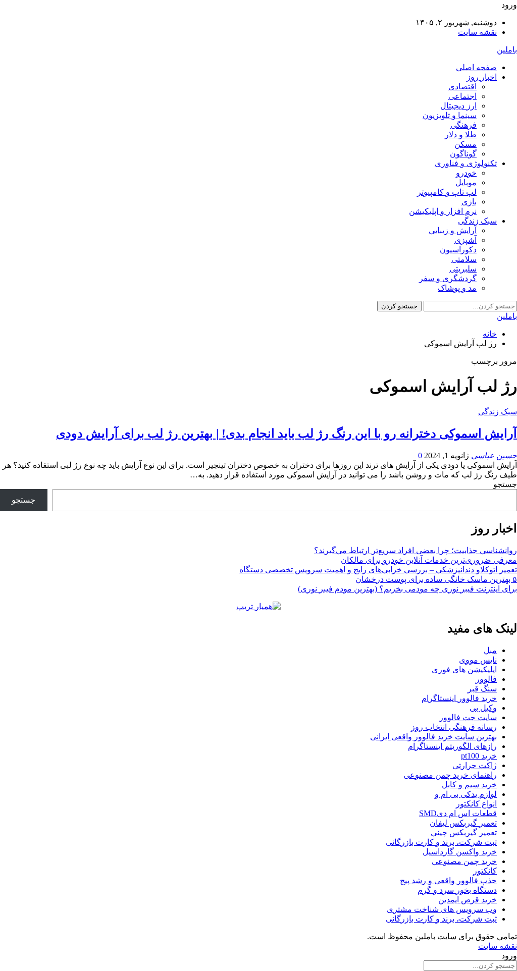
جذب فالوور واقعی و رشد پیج (448, 880)
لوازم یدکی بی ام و (466, 794)
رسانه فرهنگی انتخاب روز (454, 727)
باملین (507, 49)
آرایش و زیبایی (453, 230)
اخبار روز (482, 77)
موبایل (466, 182)
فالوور (486, 679)
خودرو (466, 173)
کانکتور (485, 871)
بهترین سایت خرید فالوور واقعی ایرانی (433, 736)
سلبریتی (463, 268)
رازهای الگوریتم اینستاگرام (452, 746)
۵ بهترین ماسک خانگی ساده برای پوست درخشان (436, 579)
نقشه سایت (477, 32)
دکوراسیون (458, 249)
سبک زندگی (477, 221)
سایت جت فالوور (468, 717)
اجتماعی (462, 96)
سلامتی (464, 259)
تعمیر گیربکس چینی (464, 832)
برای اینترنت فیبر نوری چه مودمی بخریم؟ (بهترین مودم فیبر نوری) (407, 588)
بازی (469, 201)
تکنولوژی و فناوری (466, 163)
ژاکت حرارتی (474, 765)
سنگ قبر (482, 688)
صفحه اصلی (476, 67)
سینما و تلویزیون (450, 115)
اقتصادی (462, 86)
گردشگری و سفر (448, 278)
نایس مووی (478, 660)
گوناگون (463, 153)
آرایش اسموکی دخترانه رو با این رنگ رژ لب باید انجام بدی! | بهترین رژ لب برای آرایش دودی (286, 433)
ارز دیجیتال (458, 105)
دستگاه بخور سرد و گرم (457, 890)
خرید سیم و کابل (469, 784)
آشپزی (465, 240)
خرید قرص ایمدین (467, 899)
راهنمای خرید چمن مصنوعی (450, 775)
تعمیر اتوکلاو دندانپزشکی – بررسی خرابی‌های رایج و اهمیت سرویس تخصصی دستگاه (378, 569)
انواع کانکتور (476, 803)
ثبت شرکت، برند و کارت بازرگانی (441, 842)
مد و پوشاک (457, 288)
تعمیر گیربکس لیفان (463, 823)
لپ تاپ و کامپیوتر (447, 192)
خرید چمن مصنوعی (464, 861)
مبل (490, 650)
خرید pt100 (479, 755)
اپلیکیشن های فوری (464, 669)
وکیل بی (483, 708)
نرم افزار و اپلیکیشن (443, 211)
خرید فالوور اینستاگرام (459, 698)
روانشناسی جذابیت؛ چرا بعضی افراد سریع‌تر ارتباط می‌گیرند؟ (415, 550)
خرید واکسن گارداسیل (460, 851)
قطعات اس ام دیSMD (458, 813)
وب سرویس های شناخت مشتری (442, 909)
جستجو (505, 484)
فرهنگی (463, 125)
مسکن (465, 144)
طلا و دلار (461, 134)
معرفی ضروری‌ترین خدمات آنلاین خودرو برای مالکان (429, 560)
